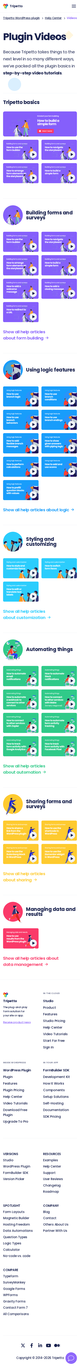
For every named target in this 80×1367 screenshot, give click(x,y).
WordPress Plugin (16, 1166)
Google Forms (14, 1289)
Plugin (8, 1076)
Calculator (11, 1250)
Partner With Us (55, 1230)
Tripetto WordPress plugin (21, 18)
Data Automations (18, 1230)
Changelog (52, 1185)
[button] (74, 6)
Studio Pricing (54, 1020)
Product (49, 1007)
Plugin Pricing (13, 1090)
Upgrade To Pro (15, 1121)
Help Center (53, 18)
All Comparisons (16, 1314)
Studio (8, 1160)
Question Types (15, 1237)
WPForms (10, 1295)
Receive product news (17, 1022)
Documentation (56, 1110)
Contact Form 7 (15, 1307)
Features (50, 1014)
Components (54, 1090)
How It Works (53, 1083)
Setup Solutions (56, 1096)
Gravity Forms (14, 1301)
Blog (46, 1212)
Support (49, 1173)
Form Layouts (14, 1212)
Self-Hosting (53, 1103)
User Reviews (53, 1179)
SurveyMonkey (14, 1282)
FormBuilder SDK (15, 1173)
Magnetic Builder (16, 1218)
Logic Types (12, 1243)
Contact (49, 1218)
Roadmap (51, 1191)
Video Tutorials (55, 1034)
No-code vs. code (16, 1256)
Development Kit (56, 1076)
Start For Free (54, 1040)
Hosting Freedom (16, 1224)
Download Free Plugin (15, 1112)
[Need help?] (71, 1358)
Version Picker (13, 1179)
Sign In (48, 1047)
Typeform (10, 1276)
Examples (50, 1160)
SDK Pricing (52, 1116)
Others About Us (56, 1224)
